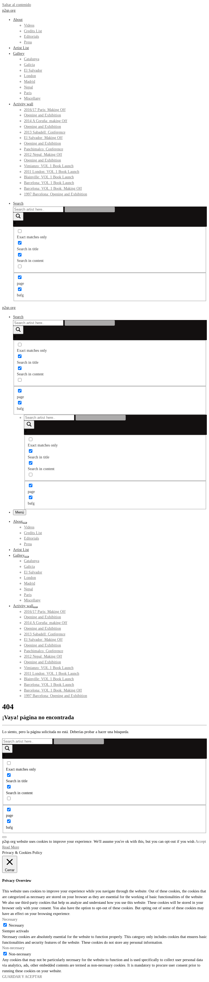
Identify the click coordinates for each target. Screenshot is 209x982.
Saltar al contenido (16, 5)
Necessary (16, 925)
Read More (10, 847)
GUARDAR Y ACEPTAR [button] (22, 977)
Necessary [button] (9, 919)
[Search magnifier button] (18, 216)
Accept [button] (200, 842)
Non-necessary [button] (13, 948)
